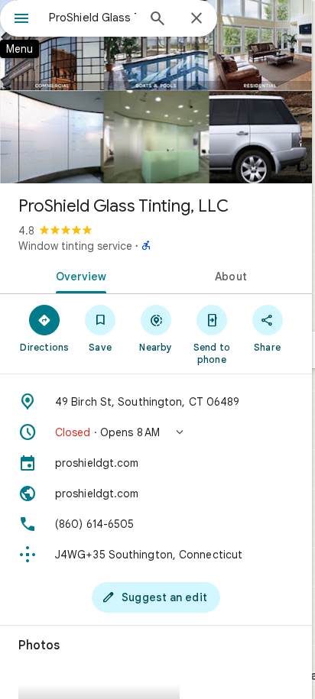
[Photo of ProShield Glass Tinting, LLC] (156, 91)
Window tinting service (75, 246)
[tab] (78, 275)
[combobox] (92, 17)
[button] (156, 432)
